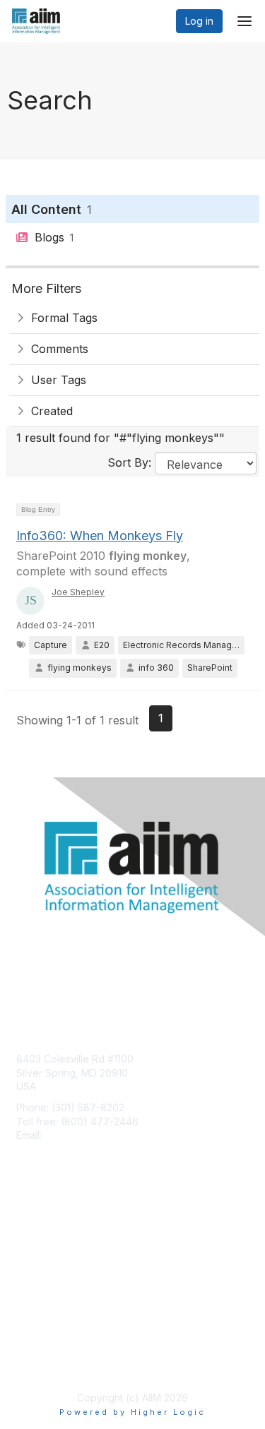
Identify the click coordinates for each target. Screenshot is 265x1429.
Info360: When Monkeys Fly (99, 535)
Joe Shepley (78, 592)
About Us (37, 1349)
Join (26, 1228)
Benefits (35, 1242)
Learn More (43, 1256)
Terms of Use (47, 1362)
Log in (199, 21)
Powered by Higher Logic (132, 1412)
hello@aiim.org (79, 1135)
